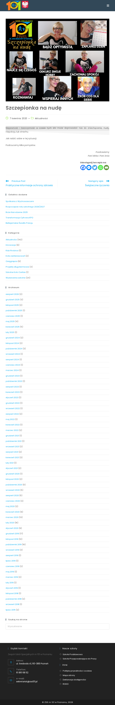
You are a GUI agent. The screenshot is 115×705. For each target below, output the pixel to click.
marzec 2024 (12, 370)
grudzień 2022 (13, 403)
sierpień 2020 (12, 495)
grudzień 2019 (12, 533)
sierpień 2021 (12, 452)
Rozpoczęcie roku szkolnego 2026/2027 (25, 206)
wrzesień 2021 (12, 446)
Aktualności (41, 118)
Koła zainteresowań (15, 255)
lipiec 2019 (11, 560)
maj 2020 (10, 506)
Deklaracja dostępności (74, 679)
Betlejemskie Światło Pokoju (19, 223)
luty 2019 (10, 582)
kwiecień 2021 (12, 457)
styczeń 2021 (12, 468)
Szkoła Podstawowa (73, 654)
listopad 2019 (12, 539)
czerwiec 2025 (13, 316)
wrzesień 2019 (12, 549)
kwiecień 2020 (13, 511)
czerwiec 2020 (13, 501)
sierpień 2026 (12, 294)
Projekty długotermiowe (17, 266)
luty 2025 (10, 332)
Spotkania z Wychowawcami (20, 201)
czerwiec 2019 (12, 566)
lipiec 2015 (11, 609)
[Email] (106, 167)
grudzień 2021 (12, 435)
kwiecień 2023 (13, 392)
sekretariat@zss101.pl (26, 681)
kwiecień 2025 (13, 326)
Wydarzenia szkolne (15, 277)
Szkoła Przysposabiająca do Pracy (79, 658)
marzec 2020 (12, 517)
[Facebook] (83, 167)
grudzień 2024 (13, 337)
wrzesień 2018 (12, 604)
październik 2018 (14, 598)
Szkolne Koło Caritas (16, 272)
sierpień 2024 (12, 359)
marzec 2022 (12, 430)
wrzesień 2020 (13, 490)
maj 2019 (10, 571)
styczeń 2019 (12, 588)
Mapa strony (69, 675)
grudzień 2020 (13, 473)
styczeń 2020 (12, 528)
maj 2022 (10, 419)
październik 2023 (14, 381)
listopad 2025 (12, 305)
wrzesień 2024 (13, 354)
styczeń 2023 (12, 397)
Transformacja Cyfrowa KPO (19, 217)
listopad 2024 (12, 343)
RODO (66, 684)
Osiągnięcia (11, 261)
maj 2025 (10, 321)
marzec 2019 (12, 577)
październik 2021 (14, 441)
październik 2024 (14, 348)
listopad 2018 (12, 593)
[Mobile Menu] (108, 5)
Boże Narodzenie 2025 (17, 212)
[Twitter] (94, 167)
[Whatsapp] (100, 167)
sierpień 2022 (12, 414)
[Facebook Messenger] (88, 167)
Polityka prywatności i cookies (77, 670)
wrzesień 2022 (13, 408)
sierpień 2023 (12, 386)
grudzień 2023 (13, 375)
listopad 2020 (12, 479)
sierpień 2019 (12, 555)
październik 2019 (14, 544)
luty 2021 (10, 462)
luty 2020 (10, 522)
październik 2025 (14, 310)
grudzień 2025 (13, 299)
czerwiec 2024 (13, 364)
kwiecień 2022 (13, 424)
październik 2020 (14, 484)
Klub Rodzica (12, 250)
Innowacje (11, 245)
